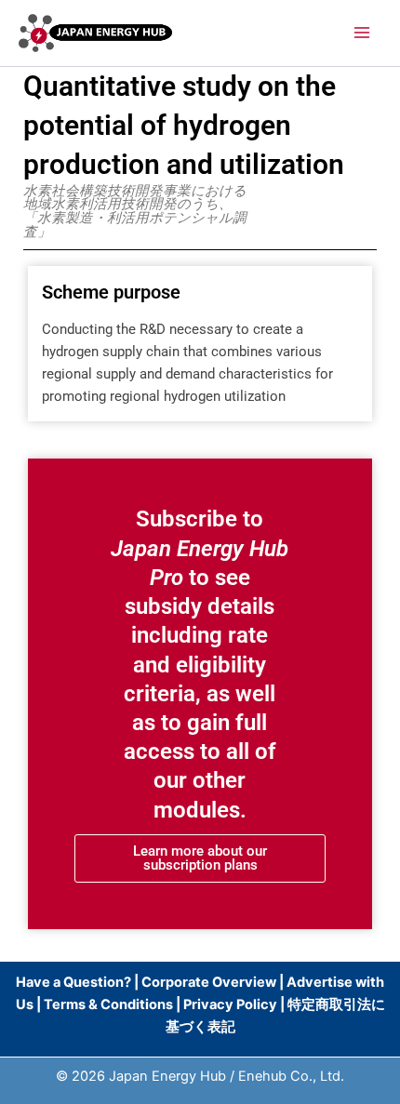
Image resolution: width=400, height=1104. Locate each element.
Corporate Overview (208, 982)
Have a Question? (75, 982)
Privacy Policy (230, 1004)
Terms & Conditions (108, 1004)
